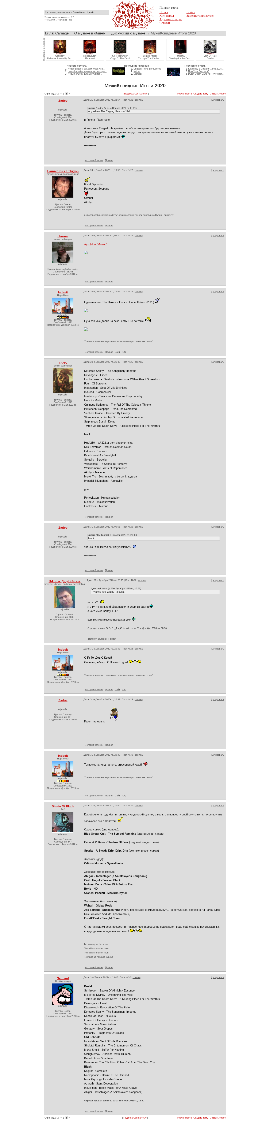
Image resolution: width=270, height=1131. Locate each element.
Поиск (163, 12)
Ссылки (164, 23)
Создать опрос (218, 93)
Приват (109, 160)
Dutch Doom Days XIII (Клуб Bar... (206, 73)
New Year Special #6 (198, 71)
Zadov (63, 100)
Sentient (63, 978)
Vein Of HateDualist (210, 57)
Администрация (170, 19)
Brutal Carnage (57, 33)
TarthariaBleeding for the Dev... (180, 57)
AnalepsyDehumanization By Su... (59, 57)
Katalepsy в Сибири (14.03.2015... (206, 68)
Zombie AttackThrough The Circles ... (150, 57)
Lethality (138, 73)
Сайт (117, 352)
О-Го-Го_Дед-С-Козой (65, 581)
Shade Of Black (63, 806)
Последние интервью (136, 65)
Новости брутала (76, 65)
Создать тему (200, 93)
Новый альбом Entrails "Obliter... (85, 73)
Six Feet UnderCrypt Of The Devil (120, 57)
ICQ (124, 352)
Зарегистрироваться (200, 15)
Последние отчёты (195, 65)
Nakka (137, 71)
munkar (63, 19)
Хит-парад (166, 15)
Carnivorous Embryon (63, 171)
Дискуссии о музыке (128, 33)
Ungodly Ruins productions (147, 68)
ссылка (139, 99)
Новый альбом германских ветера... (87, 71)
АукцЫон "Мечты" (95, 244)
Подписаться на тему (135, 93)
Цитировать (217, 99)
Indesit (63, 292)
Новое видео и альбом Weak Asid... (86, 68)
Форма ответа (184, 93)
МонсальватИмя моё (89, 57)
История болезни (94, 160)
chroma (63, 236)
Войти (190, 12)
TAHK (63, 362)
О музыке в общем (89, 33)
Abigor (49, 19)
